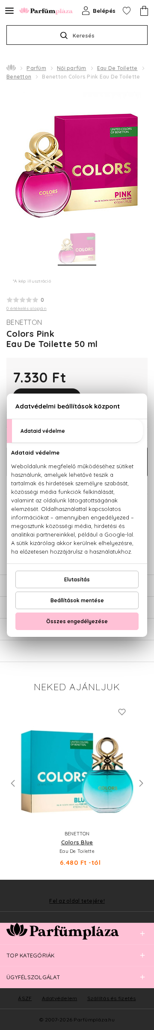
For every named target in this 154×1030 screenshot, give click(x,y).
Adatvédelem (59, 998)
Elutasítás (77, 579)
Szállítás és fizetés (111, 998)
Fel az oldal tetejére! (77, 901)
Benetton (18, 76)
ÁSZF (25, 998)
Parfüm (36, 68)
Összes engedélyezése (77, 621)
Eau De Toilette (117, 68)
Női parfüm (71, 68)
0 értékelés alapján (26, 308)
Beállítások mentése (77, 600)
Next (141, 783)
